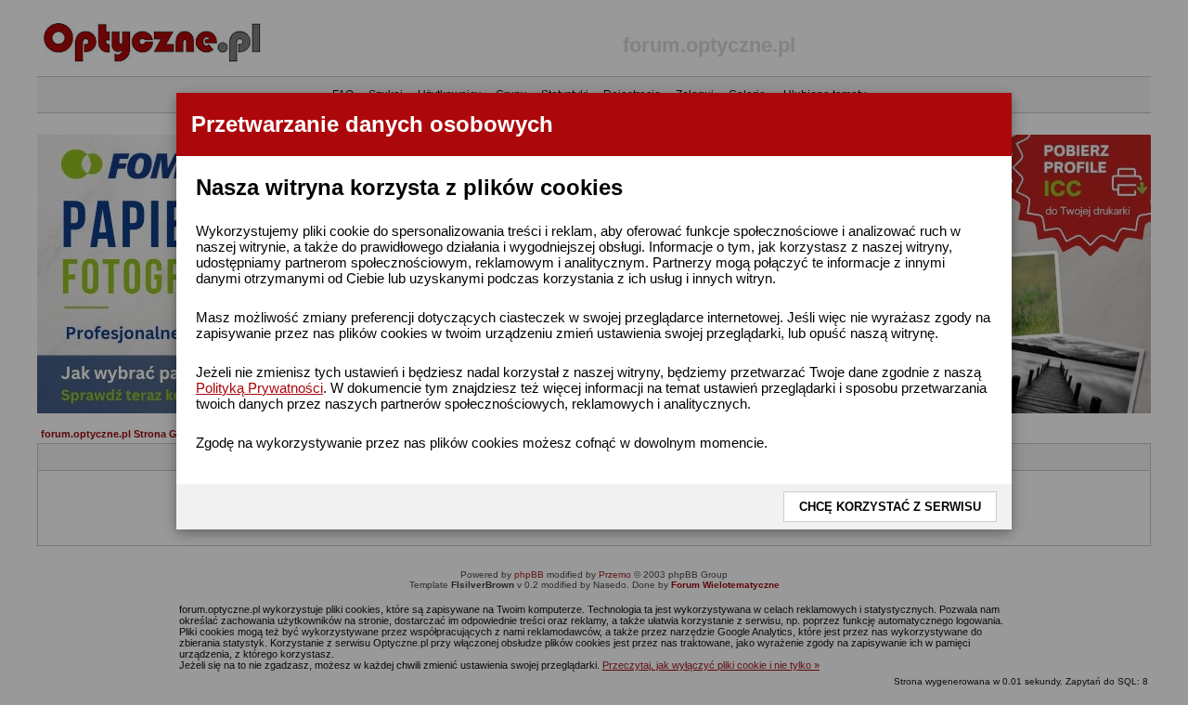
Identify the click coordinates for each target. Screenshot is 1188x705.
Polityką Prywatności (259, 388)
